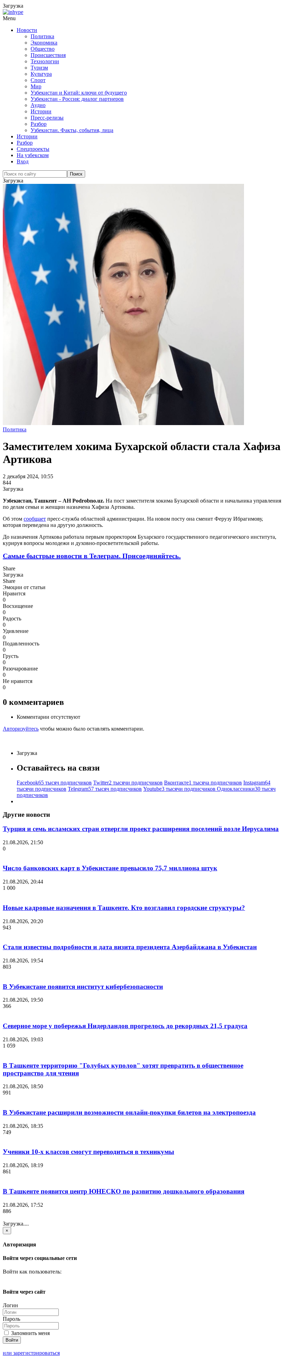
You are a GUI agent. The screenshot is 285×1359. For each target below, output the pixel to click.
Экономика (44, 43)
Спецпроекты (33, 149)
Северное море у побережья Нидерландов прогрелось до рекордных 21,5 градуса (125, 1026)
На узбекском (33, 155)
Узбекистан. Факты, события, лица (72, 130)
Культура (41, 74)
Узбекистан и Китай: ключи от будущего (79, 93)
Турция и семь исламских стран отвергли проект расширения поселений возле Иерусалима (141, 828)
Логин (10, 1305)
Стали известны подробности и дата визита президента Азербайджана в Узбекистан (130, 947)
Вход (22, 161)
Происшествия (48, 55)
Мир (36, 86)
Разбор (39, 124)
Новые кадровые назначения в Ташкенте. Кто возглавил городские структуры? (124, 907)
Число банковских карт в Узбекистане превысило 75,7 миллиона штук (110, 868)
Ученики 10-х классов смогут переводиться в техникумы (88, 1151)
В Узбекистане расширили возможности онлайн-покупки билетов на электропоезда (129, 1112)
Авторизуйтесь (21, 729)
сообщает (35, 519)
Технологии (45, 61)
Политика (42, 36)
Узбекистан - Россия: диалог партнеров (77, 99)
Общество (43, 49)
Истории (41, 111)
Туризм (39, 68)
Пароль (11, 1319)
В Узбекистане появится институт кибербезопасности (83, 986)
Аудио (38, 105)
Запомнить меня (30, 1333)
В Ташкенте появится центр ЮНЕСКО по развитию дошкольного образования (123, 1191)
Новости (27, 30)
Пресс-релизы (47, 118)
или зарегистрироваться (31, 1353)
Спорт (38, 80)
